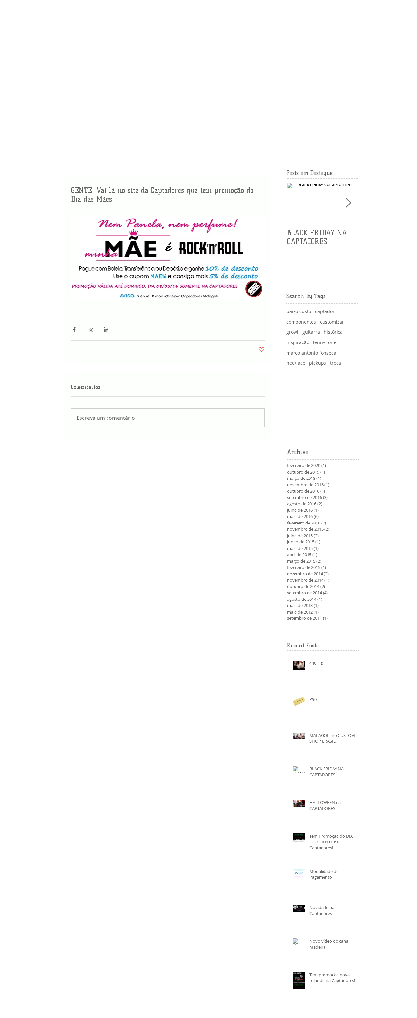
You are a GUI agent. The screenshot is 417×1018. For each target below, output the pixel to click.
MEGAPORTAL (347, 100)
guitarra (311, 332)
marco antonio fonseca (311, 353)
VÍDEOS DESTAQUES (340, 111)
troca (335, 363)
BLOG (357, 151)
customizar (332, 322)
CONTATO (352, 131)
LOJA (357, 141)
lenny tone (324, 342)
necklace (295, 363)
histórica (333, 332)
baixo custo (298, 311)
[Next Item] (348, 203)
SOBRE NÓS (350, 30)
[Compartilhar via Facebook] (74, 330)
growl (292, 332)
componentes (301, 322)
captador (325, 311)
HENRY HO (350, 70)
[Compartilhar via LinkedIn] (106, 330)
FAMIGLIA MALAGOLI (340, 121)
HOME (356, 20)
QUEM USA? (350, 60)
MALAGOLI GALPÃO (341, 50)
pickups (317, 363)
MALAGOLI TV (347, 40)
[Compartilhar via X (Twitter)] (90, 330)
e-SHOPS (353, 90)
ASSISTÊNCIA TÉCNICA (337, 80)
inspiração (297, 342)
